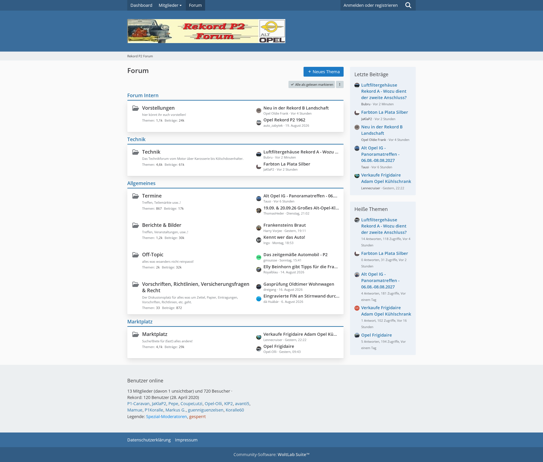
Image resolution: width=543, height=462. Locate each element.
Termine (152, 195)
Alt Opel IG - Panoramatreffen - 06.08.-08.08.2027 (301, 196)
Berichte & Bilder (161, 225)
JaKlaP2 (366, 119)
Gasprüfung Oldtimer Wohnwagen (298, 284)
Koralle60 (235, 410)
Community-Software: (271, 454)
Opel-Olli (213, 403)
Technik (136, 139)
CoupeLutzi (191, 403)
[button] (340, 84)
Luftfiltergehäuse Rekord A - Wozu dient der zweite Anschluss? (301, 152)
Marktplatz (140, 321)
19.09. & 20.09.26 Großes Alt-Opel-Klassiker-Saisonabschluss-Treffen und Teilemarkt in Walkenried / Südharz (301, 208)
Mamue (134, 410)
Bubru (365, 104)
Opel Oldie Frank (373, 140)
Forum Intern (143, 95)
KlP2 (228, 403)
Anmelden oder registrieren (371, 5)
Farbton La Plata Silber (286, 164)
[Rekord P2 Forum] (271, 31)
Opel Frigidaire (278, 346)
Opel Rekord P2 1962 (284, 120)
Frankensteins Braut (284, 225)
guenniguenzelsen (205, 410)
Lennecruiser (370, 188)
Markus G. (175, 410)
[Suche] (408, 5)
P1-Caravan (138, 403)
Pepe (173, 403)
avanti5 (242, 403)
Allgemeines (141, 183)
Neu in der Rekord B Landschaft (296, 108)
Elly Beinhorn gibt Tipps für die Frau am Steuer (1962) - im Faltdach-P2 (301, 267)
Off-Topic (152, 254)
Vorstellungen (158, 107)
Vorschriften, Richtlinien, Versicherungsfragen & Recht (195, 287)
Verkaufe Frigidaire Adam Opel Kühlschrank (301, 334)
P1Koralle (154, 410)
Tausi (365, 167)
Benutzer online (145, 380)
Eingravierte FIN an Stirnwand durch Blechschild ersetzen (301, 296)
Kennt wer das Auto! (284, 237)
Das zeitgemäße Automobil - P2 (295, 254)
